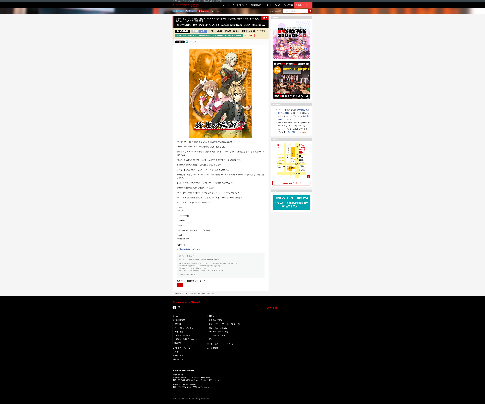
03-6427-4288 (184, 380)
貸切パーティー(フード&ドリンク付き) (224, 324)
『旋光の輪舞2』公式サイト (189, 249)
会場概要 (177, 324)
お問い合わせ (178, 359)
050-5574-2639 (184, 387)
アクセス (176, 352)
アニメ (180, 285)
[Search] (310, 11)
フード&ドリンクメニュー (184, 328)
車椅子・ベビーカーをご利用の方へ (221, 344)
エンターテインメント (218, 335)
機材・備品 (178, 332)
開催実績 (177, 343)
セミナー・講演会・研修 (218, 332)
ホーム (175, 316)
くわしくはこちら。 (294, 132)
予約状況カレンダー (182, 335)
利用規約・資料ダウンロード (185, 339)
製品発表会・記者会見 (218, 328)
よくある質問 (212, 348)
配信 (211, 339)
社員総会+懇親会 (216, 320)
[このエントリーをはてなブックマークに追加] (187, 41)
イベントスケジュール (181, 348)
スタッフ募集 (178, 355)
